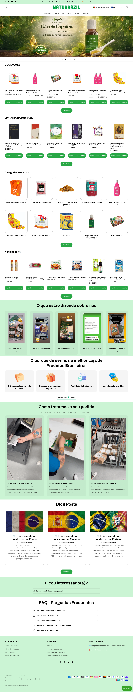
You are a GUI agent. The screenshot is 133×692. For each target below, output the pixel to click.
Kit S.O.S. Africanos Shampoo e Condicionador (14, 278)
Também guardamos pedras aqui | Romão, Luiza (35, 144)
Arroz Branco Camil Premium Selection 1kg (117, 278)
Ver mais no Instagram (16, 348)
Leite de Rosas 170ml (33, 90)
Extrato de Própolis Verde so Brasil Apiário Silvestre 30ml (97, 278)
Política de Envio (10, 652)
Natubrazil (12, 685)
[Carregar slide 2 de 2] (65, 59)
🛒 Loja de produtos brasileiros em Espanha (66, 538)
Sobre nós (50, 645)
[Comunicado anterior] (42, 2)
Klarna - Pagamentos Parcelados (57, 655)
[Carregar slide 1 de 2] (62, 59)
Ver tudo (66, 110)
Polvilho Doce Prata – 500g (56, 277)
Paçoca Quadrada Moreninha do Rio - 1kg (117, 91)
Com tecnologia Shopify (21, 685)
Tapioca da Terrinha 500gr (76, 90)
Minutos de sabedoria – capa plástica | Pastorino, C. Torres (13, 144)
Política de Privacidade (12, 649)
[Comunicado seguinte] (91, 2)
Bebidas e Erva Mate (15, 202)
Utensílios (115, 236)
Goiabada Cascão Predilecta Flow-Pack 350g (35, 278)
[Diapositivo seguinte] (70, 59)
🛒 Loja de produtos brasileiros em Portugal (108, 538)
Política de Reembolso (12, 655)
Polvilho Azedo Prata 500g (77, 277)
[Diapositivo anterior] (58, 59)
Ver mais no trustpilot (91, 348)
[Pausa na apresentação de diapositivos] (75, 59)
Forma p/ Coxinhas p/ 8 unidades (54, 91)
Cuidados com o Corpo (117, 202)
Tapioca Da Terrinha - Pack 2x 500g (14, 91)
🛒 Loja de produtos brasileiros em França (24, 538)
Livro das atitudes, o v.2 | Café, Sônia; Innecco (55, 144)
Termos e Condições (11, 645)
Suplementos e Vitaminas (92, 237)
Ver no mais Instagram (66, 348)
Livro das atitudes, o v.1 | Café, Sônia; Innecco (97, 144)
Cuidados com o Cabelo (91, 202)
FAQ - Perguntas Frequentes (56, 652)
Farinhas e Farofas (40, 236)
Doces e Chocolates (15, 236)
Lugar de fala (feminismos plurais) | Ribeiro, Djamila (76, 144)
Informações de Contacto (55, 649)
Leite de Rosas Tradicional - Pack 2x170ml (97, 91)
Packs (65, 236)
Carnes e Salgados (40, 202)
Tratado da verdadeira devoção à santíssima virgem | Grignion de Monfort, (117, 145)
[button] (7, 7)
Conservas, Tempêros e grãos (66, 203)
